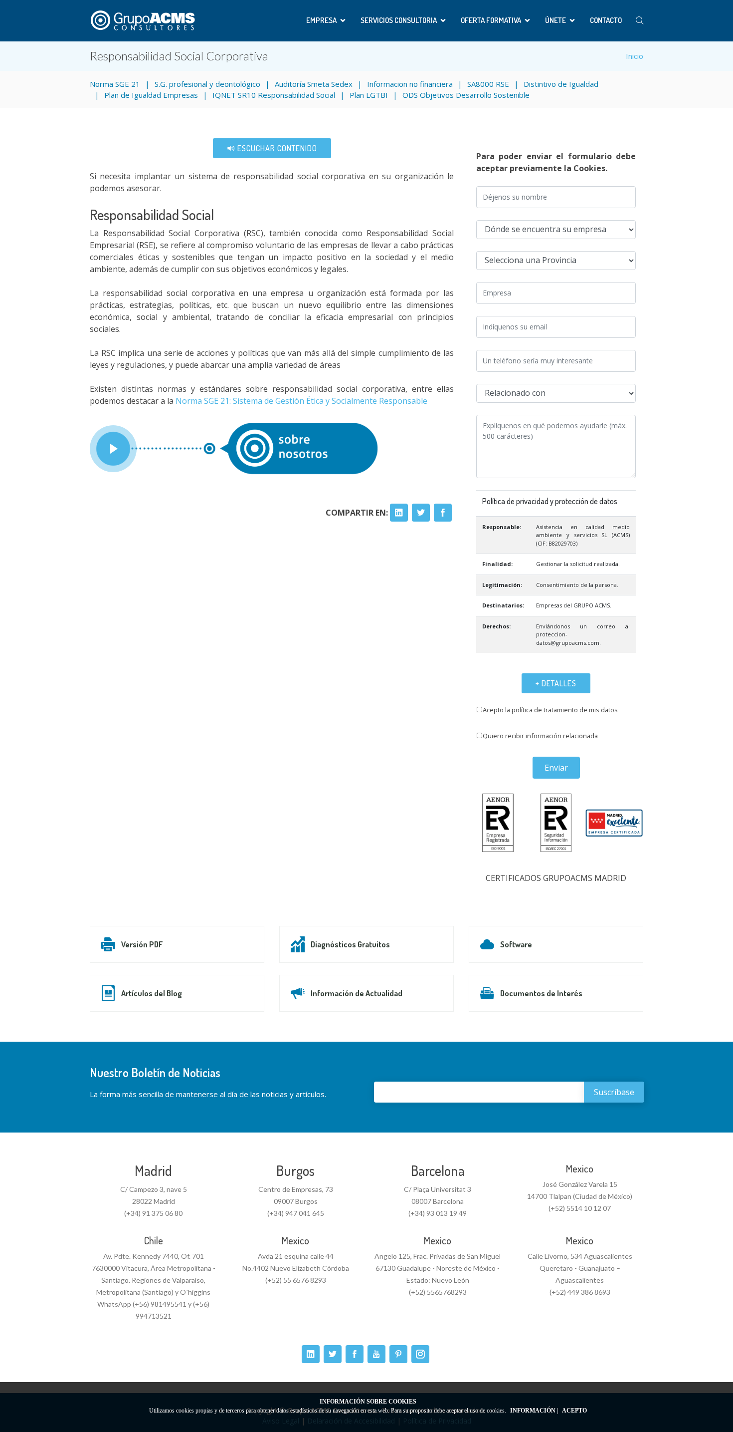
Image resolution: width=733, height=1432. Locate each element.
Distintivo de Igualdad (561, 84)
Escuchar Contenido (276, 148)
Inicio (634, 56)
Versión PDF (142, 944)
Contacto (606, 20)
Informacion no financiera (410, 84)
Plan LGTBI (369, 95)
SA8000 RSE (488, 84)
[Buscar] (639, 20)
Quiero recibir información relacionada (540, 735)
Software (516, 944)
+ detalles (556, 683)
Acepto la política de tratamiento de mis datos (550, 709)
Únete (555, 20)
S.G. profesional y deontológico (207, 84)
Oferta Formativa (491, 20)
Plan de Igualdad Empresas (151, 95)
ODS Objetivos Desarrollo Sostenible (466, 95)
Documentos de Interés (541, 993)
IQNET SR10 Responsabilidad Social (273, 95)
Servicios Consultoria (399, 20)
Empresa (321, 20)
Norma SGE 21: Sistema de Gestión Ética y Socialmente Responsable (301, 400)
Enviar (556, 767)
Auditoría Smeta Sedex (314, 84)
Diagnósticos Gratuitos (350, 944)
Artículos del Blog (151, 993)
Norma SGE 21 (115, 84)
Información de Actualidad (356, 993)
